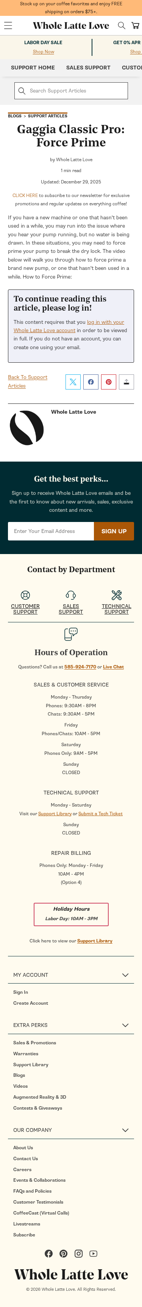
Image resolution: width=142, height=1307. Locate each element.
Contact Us (25, 1159)
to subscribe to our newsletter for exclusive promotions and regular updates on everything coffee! (71, 199)
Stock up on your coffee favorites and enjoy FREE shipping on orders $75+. (71, 8)
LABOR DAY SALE (43, 43)
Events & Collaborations (39, 1180)
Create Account (30, 1003)
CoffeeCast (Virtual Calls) (41, 1213)
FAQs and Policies (32, 1191)
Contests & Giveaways (37, 1108)
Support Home (33, 68)
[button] (8, 25)
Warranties (25, 1054)
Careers (22, 1170)
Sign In (20, 992)
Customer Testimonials (38, 1202)
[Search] (122, 25)
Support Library (55, 814)
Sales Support (88, 68)
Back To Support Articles (27, 381)
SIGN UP (113, 531)
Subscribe (24, 1235)
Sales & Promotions (34, 1043)
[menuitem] (73, 992)
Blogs (19, 1075)
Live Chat (113, 667)
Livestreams (26, 1224)
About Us (23, 1148)
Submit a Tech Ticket (100, 814)
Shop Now (43, 51)
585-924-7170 (80, 667)
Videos (20, 1086)
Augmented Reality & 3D (39, 1097)
